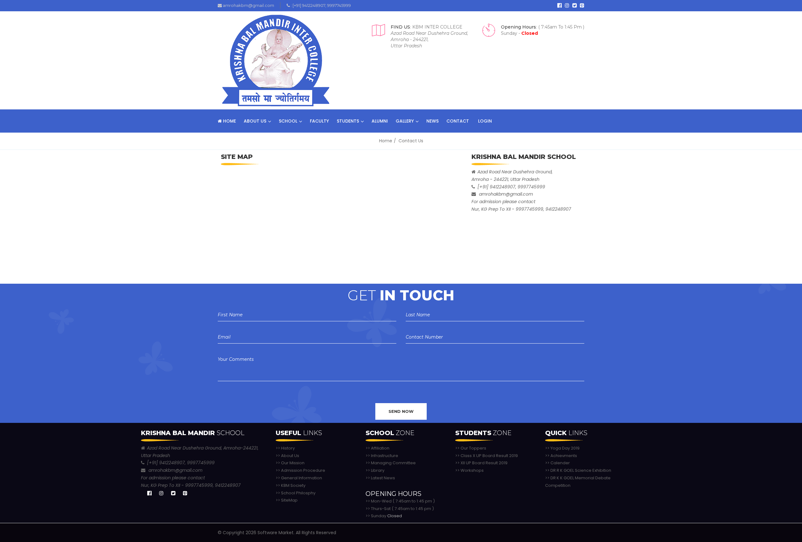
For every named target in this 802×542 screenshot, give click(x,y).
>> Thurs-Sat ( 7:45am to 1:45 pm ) (400, 509)
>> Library (375, 470)
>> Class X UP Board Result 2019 (486, 456)
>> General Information (299, 478)
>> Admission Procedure (300, 470)
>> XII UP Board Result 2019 (481, 463)
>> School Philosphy (295, 493)
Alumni (380, 121)
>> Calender (557, 463)
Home (229, 121)
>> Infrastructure (382, 456)
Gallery (405, 121)
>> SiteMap (287, 500)
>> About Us (287, 456)
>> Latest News (380, 478)
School (288, 121)
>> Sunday (384, 516)
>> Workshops (469, 470)
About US (255, 121)
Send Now (401, 411)
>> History (285, 448)
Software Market (276, 532)
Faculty (319, 121)
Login (484, 121)
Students (348, 121)
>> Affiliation (377, 448)
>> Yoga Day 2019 (562, 448)
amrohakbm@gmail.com (248, 5)
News (432, 121)
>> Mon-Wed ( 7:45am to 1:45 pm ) (400, 501)
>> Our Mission (290, 463)
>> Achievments (561, 456)
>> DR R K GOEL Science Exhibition (578, 470)
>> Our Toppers (470, 448)
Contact (457, 121)
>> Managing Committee (391, 463)
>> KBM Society (290, 485)
